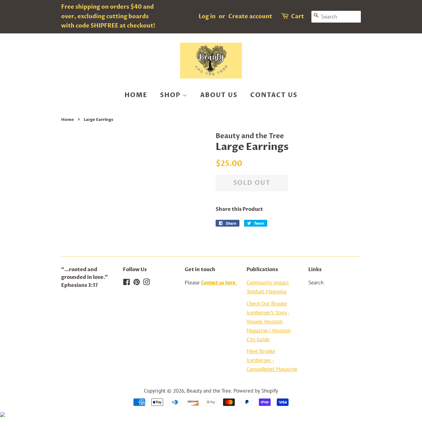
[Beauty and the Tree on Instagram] (146, 282)
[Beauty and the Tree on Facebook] (126, 282)
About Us (219, 95)
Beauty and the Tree (209, 390)
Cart (297, 16)
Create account (250, 16)
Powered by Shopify (256, 390)
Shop (171, 95)
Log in (207, 16)
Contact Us (274, 95)
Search (315, 282)
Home (135, 95)
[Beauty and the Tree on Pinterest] (136, 282)
